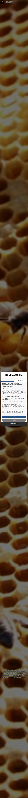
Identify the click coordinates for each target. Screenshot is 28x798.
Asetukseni (20, 380)
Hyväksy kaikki (14, 417)
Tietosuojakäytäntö (14, 423)
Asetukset (14, 420)
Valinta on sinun (7, 380)
